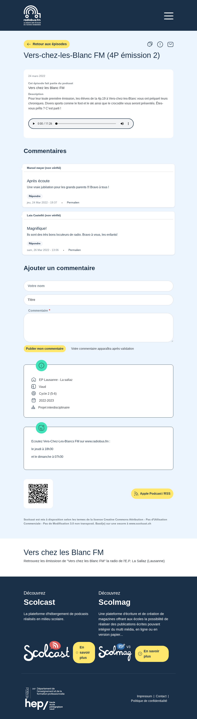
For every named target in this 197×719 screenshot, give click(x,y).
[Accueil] (32, 7)
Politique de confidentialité (149, 700)
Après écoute (38, 181)
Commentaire (38, 310)
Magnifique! (37, 228)
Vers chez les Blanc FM (46, 88)
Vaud (42, 386)
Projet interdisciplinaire (54, 407)
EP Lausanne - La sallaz (56, 379)
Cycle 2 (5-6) (48, 393)
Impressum (144, 696)
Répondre (34, 196)
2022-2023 (46, 400)
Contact (161, 696)
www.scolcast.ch (140, 523)
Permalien (73, 202)
